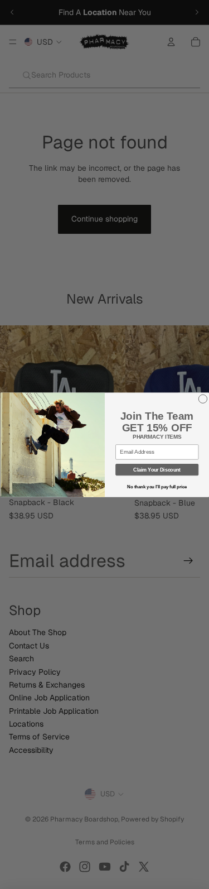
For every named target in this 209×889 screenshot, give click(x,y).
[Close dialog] (202, 399)
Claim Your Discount (157, 469)
